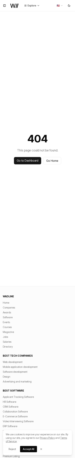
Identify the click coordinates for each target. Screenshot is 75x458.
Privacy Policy (47, 437)
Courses (7, 327)
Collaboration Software (15, 411)
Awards (7, 312)
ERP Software (10, 426)
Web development (12, 361)
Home (6, 302)
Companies (9, 307)
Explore (32, 5)
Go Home (52, 160)
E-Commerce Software (15, 416)
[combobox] (60, 5)
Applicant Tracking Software (18, 396)
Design (6, 376)
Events (6, 322)
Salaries (7, 341)
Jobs (5, 336)
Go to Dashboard (27, 160)
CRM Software (10, 406)
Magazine (8, 331)
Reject (12, 449)
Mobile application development (20, 366)
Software (8, 317)
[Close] (41, 449)
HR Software (9, 401)
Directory (8, 346)
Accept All (28, 449)
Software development (15, 371)
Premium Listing (11, 456)
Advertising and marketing (17, 381)
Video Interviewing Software (18, 421)
